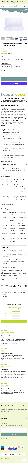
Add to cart (14, 79)
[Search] (4, 6)
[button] (4, 53)
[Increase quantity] (8, 73)
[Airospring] (14, 6)
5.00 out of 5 (18, 307)
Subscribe (14, 434)
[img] (4, 330)
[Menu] (1, 6)
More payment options (14, 86)
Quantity (3, 70)
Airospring (5, 51)
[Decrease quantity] (2, 73)
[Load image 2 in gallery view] (14, 22)
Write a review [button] (14, 321)
